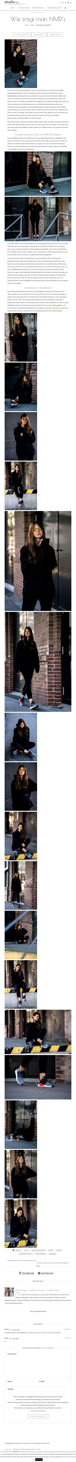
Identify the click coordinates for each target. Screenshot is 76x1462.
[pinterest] (65, 2)
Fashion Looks (24, 8)
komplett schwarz (26, 1254)
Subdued (52, 1254)
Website (10, 1389)
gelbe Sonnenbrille (38, 1250)
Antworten (67, 1329)
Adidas (17, 1250)
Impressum (16, 1449)
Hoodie (59, 1250)
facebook (27, 1273)
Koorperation (38, 8)
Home (26, 25)
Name (10, 1381)
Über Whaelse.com (54, 8)
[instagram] (62, 2)
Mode (32, 25)
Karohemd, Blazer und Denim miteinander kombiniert (53, 1263)
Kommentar (12, 1354)
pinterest (47, 1273)
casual (26, 1250)
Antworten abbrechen (47, 1348)
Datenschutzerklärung (70, 1456)
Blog (13, 8)
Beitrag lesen (39, 34)
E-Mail (42, 1381)
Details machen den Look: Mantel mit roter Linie (21, 1260)
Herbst (50, 1250)
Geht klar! (39, 1459)
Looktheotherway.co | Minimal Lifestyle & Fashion (44, 1332)
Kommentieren (55, 34)
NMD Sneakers (41, 1254)
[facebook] (60, 2)
